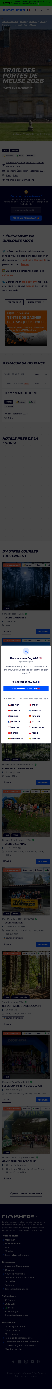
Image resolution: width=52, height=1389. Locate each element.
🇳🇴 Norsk (13, 732)
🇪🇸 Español (34, 716)
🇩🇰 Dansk (33, 704)
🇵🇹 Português (15, 738)
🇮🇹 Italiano (34, 721)
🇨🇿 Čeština (13, 704)
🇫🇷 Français (14, 721)
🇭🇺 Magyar (13, 727)
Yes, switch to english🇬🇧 (26, 688)
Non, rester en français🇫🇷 (26, 681)
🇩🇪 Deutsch (14, 710)
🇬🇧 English (13, 716)
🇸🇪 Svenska (34, 738)
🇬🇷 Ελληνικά (35, 710)
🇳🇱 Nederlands (36, 727)
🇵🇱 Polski (33, 732)
